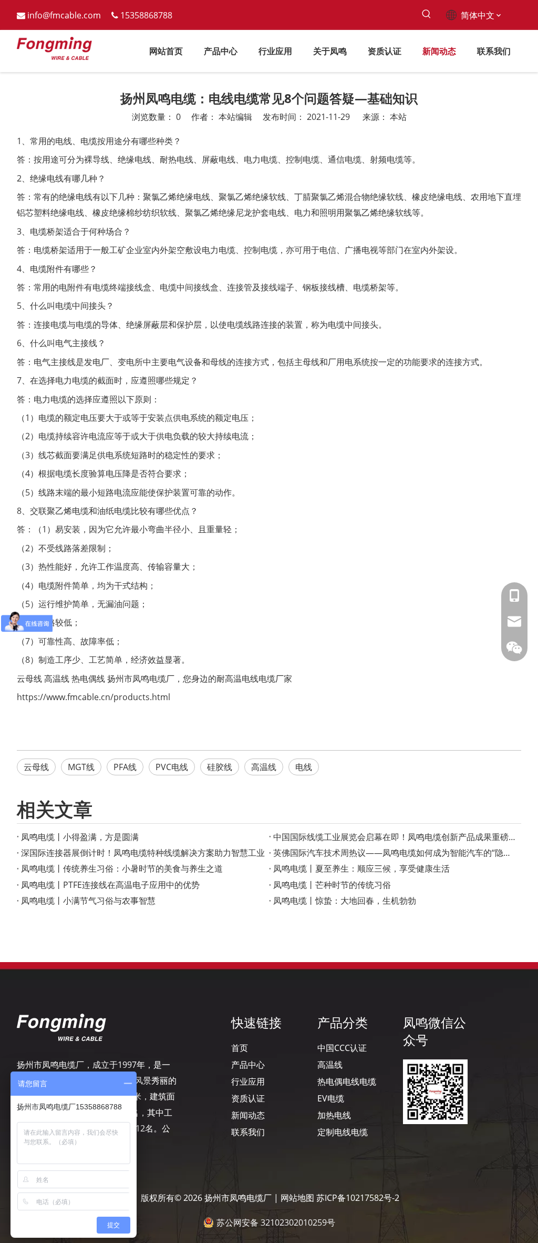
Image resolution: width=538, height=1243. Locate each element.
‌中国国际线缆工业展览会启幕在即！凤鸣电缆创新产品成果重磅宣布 (395, 837)
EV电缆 (330, 1098)
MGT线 (81, 767)
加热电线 (334, 1115)
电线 (303, 767)
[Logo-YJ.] (61, 1027)
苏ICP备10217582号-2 (357, 1198)
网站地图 (297, 1198)
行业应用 (248, 1081)
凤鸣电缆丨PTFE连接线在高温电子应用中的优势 (110, 885)
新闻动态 (248, 1115)
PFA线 (125, 767)
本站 (398, 117)
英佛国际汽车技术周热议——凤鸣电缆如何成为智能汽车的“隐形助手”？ (395, 852)
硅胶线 (219, 767)
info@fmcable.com (64, 15)
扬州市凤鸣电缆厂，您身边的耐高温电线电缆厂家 (199, 678)
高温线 (56, 678)
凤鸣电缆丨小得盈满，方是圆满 (80, 837)
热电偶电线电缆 (346, 1081)
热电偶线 (88, 678)
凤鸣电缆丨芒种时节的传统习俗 (332, 885)
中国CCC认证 (342, 1048)
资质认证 (248, 1098)
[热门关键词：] (427, 14)
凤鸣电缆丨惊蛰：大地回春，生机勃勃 (344, 900)
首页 (239, 1048)
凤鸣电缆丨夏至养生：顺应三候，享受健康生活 (361, 868)
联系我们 (248, 1132)
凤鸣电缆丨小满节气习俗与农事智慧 (88, 900)
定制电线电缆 (342, 1132)
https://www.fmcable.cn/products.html (93, 697)
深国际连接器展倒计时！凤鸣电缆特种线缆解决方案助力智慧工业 (143, 852)
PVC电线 (172, 767)
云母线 (29, 678)
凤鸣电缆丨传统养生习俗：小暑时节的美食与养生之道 (122, 868)
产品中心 (248, 1064)
